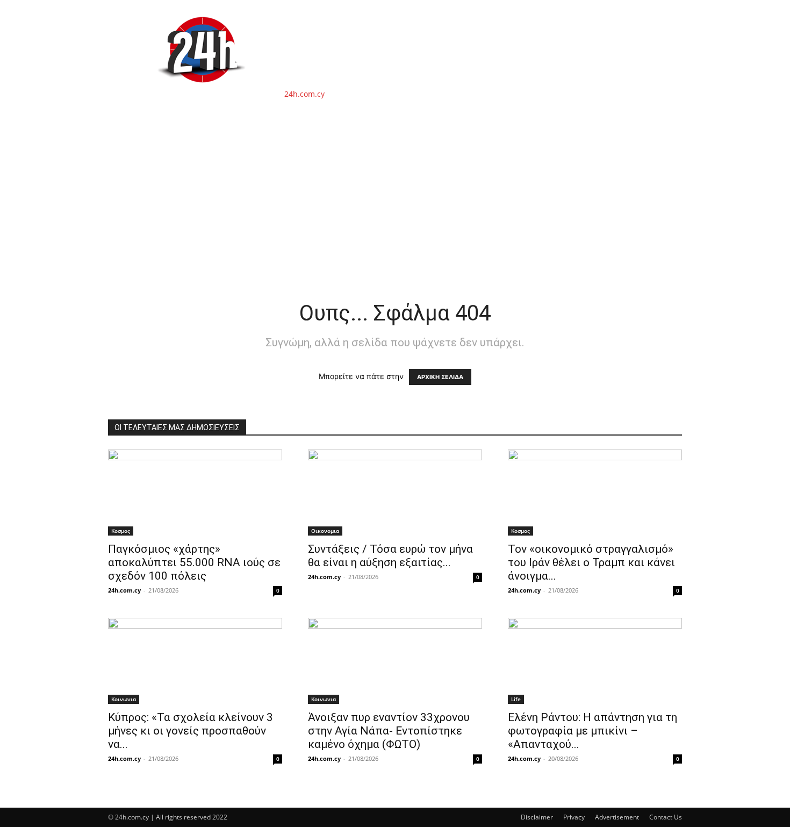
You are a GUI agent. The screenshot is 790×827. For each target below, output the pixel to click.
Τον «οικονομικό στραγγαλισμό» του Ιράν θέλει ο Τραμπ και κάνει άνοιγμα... (591, 562)
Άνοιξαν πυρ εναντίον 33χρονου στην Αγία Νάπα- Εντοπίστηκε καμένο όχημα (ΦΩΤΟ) (389, 731)
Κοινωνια (123, 699)
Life (516, 699)
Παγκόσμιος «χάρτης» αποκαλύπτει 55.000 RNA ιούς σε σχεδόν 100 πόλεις (194, 562)
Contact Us (665, 817)
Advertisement (617, 817)
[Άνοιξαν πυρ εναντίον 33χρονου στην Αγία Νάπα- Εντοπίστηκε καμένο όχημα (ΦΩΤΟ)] (395, 661)
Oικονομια (325, 530)
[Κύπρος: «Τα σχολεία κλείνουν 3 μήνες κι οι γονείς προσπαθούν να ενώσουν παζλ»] (195, 661)
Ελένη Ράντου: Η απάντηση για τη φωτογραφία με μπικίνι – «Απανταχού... (592, 731)
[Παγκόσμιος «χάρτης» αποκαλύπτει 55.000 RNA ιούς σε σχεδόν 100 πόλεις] (195, 493)
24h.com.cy (124, 590)
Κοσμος (120, 530)
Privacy (574, 817)
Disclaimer (537, 817)
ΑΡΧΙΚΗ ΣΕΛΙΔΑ (440, 377)
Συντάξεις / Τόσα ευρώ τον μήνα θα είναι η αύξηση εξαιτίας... (390, 556)
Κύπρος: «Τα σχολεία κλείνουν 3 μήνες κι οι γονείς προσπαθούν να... (190, 731)
